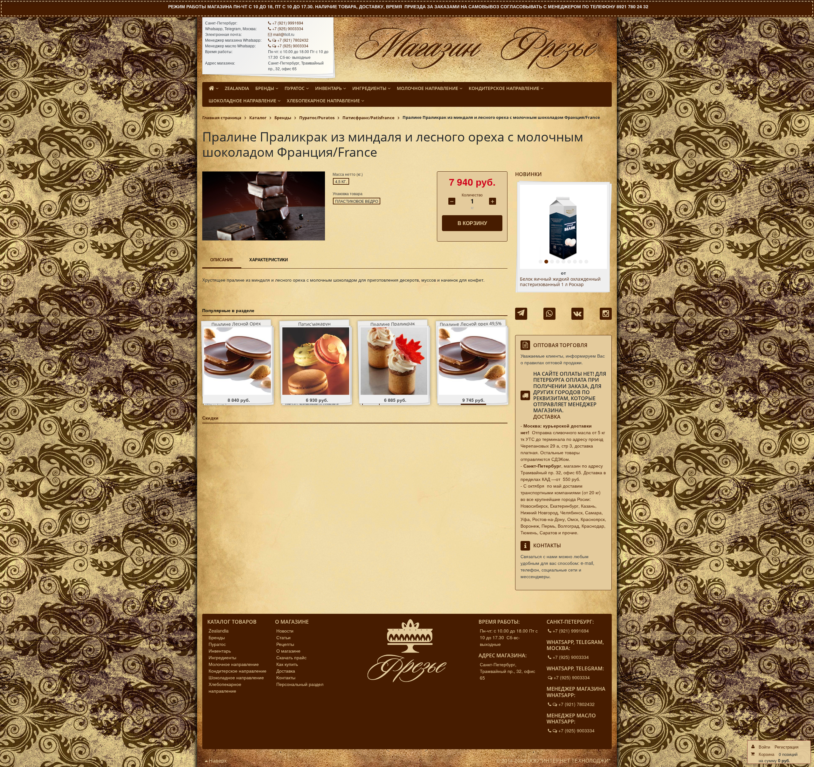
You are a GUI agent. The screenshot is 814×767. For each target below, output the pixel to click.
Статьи (283, 637)
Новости (284, 630)
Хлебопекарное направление (225, 687)
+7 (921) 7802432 (292, 40)
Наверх (217, 760)
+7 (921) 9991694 (287, 22)
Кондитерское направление (237, 671)
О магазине (288, 650)
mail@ (278, 34)
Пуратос (217, 644)
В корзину (472, 223)
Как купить (287, 664)
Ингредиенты (222, 657)
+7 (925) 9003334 (287, 28)
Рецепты (285, 644)
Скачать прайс (291, 657)
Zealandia (219, 630)
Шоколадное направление (236, 677)
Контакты (285, 677)
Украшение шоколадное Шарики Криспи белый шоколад (556, 282)
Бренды (217, 637)
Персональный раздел (299, 684)
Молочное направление (234, 664)
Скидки (210, 417)
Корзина (766, 754)
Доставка (547, 416)
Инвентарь (220, 650)
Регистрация (786, 747)
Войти (764, 747)
